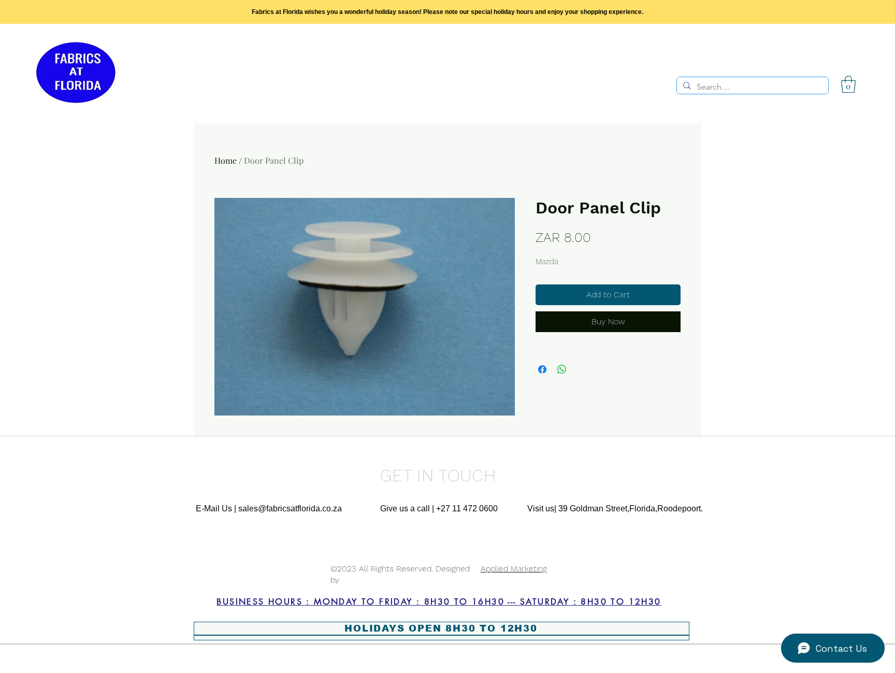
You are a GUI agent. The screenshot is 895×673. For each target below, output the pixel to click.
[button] (848, 84)
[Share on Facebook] (542, 369)
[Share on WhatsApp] (562, 369)
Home (225, 160)
